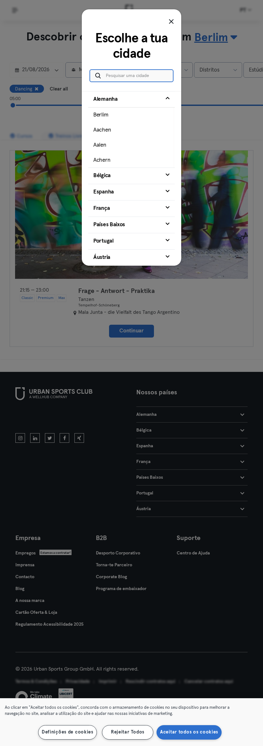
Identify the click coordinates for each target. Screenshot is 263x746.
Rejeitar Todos (127, 732)
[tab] (131, 129)
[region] (131, 722)
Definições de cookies (67, 732)
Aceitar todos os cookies (189, 732)
